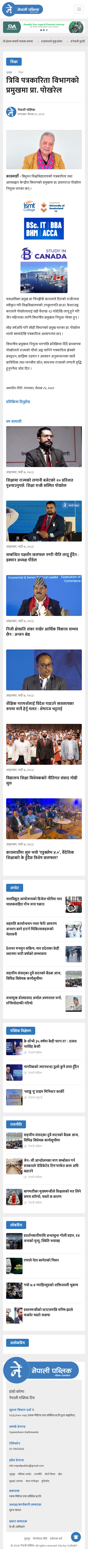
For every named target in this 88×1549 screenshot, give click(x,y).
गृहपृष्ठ (12, 1474)
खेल (60, 1474)
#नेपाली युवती (60, 41)
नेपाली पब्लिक (26, 110)
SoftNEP (72, 1545)
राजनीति (38, 1474)
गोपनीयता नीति (40, 1538)
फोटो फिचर (50, 1474)
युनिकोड (45, 1481)
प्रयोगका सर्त (56, 1538)
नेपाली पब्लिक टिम (22, 1398)
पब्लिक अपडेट (24, 1474)
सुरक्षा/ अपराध (16, 1481)
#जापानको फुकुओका (34, 41)
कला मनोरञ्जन (32, 1481)
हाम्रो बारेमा (16, 1391)
